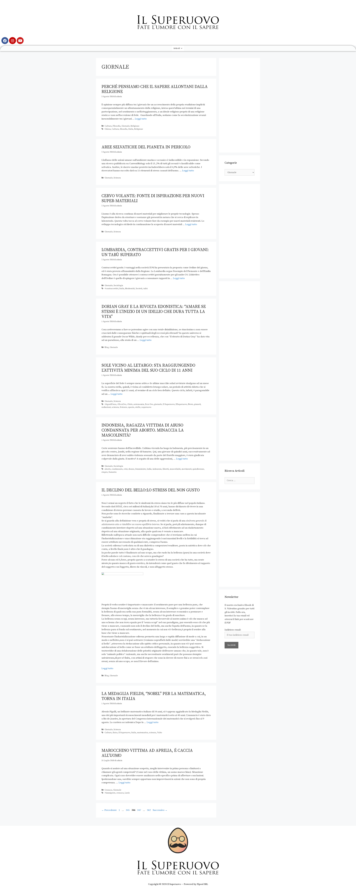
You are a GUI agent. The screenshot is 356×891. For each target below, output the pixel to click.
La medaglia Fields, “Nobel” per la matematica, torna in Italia (154, 696)
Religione (135, 126)
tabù (145, 288)
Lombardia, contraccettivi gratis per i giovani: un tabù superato (155, 252)
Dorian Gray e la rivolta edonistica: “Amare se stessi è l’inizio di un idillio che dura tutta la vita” (154, 311)
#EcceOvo (121, 404)
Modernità (130, 288)
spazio (131, 407)
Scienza (117, 178)
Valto (159, 732)
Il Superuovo (169, 404)
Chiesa (108, 129)
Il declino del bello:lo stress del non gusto (151, 490)
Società (139, 288)
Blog (107, 347)
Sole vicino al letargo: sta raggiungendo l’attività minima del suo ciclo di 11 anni (148, 368)
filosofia (123, 129)
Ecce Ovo (149, 404)
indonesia (157, 469)
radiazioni (106, 407)
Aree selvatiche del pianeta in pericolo (146, 147)
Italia (130, 129)
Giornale (126, 126)
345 (128, 810)
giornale (158, 404)
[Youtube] (20, 40)
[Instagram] (12, 40)
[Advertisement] (239, 105)
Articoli (176, 48)
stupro (105, 472)
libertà (166, 469)
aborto (108, 469)
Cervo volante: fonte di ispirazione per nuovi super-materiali (153, 198)
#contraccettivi (111, 288)
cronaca (120, 793)
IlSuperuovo (181, 404)
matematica (142, 732)
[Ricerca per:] (239, 480)
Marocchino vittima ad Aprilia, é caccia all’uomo (147, 753)
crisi (126, 469)
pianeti (197, 404)
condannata (117, 469)
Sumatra (113, 472)
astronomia (139, 404)
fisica (115, 732)
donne (131, 469)
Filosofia (117, 126)
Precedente (109, 810)
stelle (137, 407)
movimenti (186, 469)
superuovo (146, 407)
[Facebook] (4, 40)
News (190, 404)
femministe (140, 469)
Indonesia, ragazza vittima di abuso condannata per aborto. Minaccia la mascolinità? (143, 430)
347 (139, 810)
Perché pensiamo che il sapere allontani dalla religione (155, 89)
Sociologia (118, 285)
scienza (115, 407)
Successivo (160, 810)
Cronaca (108, 790)
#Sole (130, 404)
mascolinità (175, 469)
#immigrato (110, 793)
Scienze (123, 407)
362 (149, 810)
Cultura (108, 126)
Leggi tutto (141, 118)
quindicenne (198, 469)
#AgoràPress (110, 404)
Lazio (127, 793)
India (149, 469)
